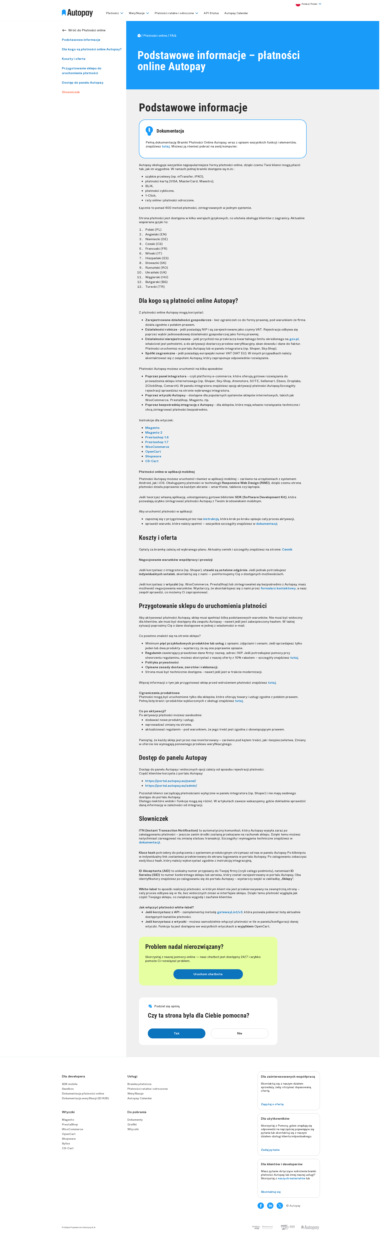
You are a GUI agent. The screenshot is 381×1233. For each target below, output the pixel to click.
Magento (152, 427)
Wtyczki (133, 1129)
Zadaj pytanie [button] (270, 1150)
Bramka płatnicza (139, 1084)
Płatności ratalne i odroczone (174, 13)
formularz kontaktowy (278, 588)
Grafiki (132, 1124)
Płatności (112, 13)
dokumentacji (266, 523)
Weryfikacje (137, 13)
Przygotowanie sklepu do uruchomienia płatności (81, 70)
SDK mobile (69, 1084)
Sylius (66, 1143)
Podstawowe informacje (81, 39)
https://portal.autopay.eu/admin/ (171, 785)
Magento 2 (153, 432)
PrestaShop (70, 1124)
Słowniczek (71, 92)
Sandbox (68, 1089)
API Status (211, 13)
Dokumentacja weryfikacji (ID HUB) (85, 1098)
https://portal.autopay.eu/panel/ (170, 781)
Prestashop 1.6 (157, 437)
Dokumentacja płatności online (83, 1093)
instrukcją (211, 519)
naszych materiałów (291, 1178)
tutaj (166, 146)
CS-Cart (152, 461)
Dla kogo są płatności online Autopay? (92, 49)
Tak (176, 1033)
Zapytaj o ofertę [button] (272, 1104)
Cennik (287, 549)
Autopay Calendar (236, 13)
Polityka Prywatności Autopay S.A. (79, 1227)
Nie (239, 1033)
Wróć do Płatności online (87, 30)
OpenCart (153, 451)
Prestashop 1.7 (156, 442)
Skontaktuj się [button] (271, 1192)
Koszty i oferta (74, 58)
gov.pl (294, 339)
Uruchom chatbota (208, 974)
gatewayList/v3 (229, 912)
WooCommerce (157, 446)
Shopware (153, 456)
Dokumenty (135, 1120)
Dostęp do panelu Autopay (82, 82)
